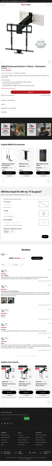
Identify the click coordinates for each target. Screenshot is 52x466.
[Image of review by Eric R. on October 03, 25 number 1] (4, 300)
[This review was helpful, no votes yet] (47, 280)
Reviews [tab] (3, 254)
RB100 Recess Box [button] (23, 163)
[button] (1, 4)
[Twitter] (8, 423)
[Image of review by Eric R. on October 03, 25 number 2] (11, 300)
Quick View (9, 176)
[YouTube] (11, 423)
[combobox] (6, 265)
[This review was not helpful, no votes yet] (49, 280)
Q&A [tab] (7, 254)
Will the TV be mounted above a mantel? (12, 228)
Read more (31, 347)
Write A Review (37, 258)
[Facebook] (1, 423)
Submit (27, 418)
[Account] (48, 4)
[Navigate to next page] (35, 356)
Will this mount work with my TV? (8, 88)
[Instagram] (4, 423)
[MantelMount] (26, 4)
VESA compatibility (7, 219)
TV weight (5, 210)
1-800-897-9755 (28, 458)
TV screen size (6, 201)
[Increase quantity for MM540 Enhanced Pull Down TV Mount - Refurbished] (8, 92)
